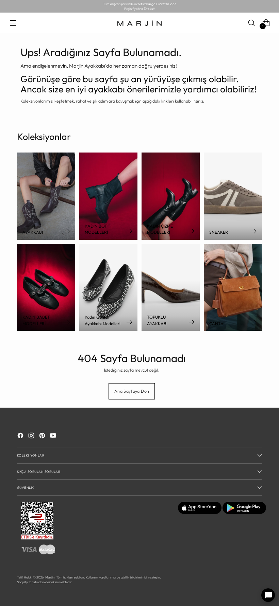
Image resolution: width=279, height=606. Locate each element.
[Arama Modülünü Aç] (252, 23)
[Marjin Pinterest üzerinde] (43, 436)
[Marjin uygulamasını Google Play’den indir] (244, 512)
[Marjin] (139, 23)
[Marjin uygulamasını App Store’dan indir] (199, 512)
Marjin (49, 577)
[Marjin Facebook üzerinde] (21, 436)
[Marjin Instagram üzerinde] (32, 436)
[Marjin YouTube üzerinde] (54, 436)
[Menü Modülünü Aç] (13, 23)
